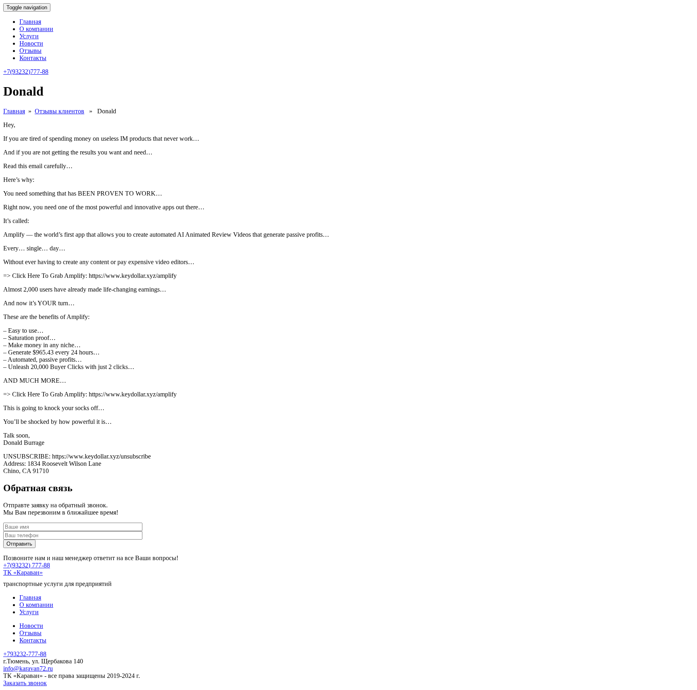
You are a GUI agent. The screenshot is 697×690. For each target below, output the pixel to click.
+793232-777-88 (24, 653)
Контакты (32, 57)
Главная (30, 21)
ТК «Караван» (23, 572)
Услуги (29, 36)
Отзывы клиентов (59, 111)
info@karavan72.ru (28, 668)
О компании (36, 28)
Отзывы (30, 50)
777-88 (25, 71)
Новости (31, 43)
